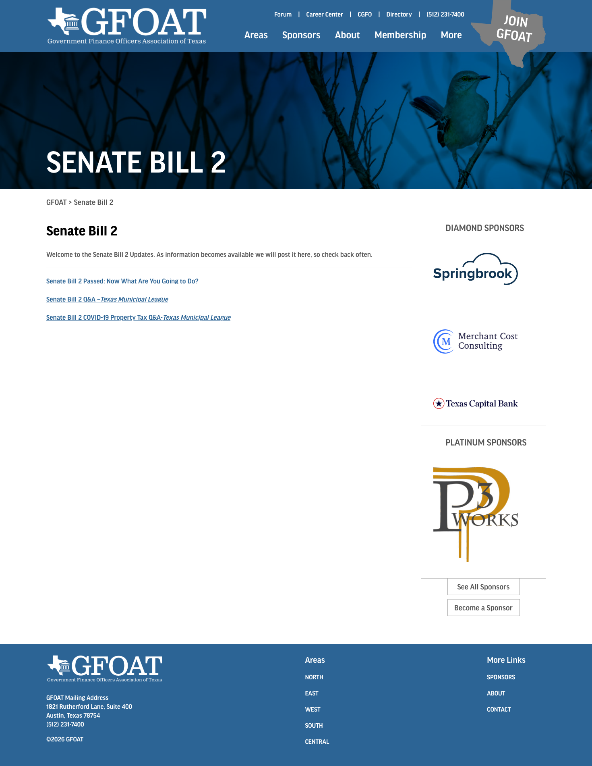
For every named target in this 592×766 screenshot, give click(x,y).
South (314, 725)
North (314, 677)
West (312, 709)
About (347, 34)
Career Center (324, 14)
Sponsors (301, 34)
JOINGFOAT (513, 28)
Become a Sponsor (483, 608)
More (451, 34)
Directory (399, 14)
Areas (256, 34)
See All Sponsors (483, 587)
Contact (499, 709)
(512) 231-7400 (445, 14)
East (311, 693)
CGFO (365, 14)
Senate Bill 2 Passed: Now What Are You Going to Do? (122, 281)
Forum (283, 14)
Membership (400, 34)
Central (317, 741)
